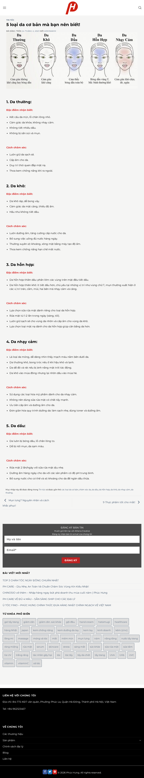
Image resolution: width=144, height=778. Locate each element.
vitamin (8, 663)
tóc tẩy (69, 655)
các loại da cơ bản (69, 489)
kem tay (88, 630)
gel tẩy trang (11, 621)
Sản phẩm (9, 740)
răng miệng (11, 646)
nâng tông (110, 638)
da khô (114, 489)
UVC (131, 655)
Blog (6, 752)
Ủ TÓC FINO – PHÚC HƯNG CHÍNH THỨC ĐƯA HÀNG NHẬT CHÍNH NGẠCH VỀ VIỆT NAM (57, 605)
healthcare (121, 621)
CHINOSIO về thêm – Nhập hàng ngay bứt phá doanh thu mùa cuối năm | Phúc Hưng (55, 592)
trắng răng (22, 655)
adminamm (50, 31)
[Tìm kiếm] (139, 7)
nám (97, 638)
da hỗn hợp (104, 489)
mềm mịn (67, 638)
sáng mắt (79, 646)
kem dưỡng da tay (68, 630)
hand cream (87, 621)
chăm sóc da (85, 489)
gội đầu (70, 621)
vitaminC (23, 663)
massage (23, 638)
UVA (112, 655)
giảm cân (29, 621)
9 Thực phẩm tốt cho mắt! (119, 502)
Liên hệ (7, 758)
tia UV (7, 655)
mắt (54, 638)
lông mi (8, 638)
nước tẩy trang (129, 638)
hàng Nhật (10, 630)
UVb (121, 655)
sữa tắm (128, 646)
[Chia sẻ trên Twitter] (50, 772)
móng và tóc (40, 638)
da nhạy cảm (124, 489)
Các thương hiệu (13, 734)
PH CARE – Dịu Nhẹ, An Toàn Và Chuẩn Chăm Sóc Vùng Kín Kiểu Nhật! (46, 586)
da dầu (95, 489)
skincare (53, 646)
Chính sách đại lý (13, 746)
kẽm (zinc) (121, 630)
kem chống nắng (43, 630)
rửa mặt (27, 646)
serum (40, 646)
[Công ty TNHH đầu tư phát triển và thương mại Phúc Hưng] (72, 7)
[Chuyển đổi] (140, 740)
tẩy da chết (83, 655)
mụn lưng (84, 638)
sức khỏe (95, 646)
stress (66, 646)
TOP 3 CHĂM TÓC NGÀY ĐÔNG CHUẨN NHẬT (31, 580)
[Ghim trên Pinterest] (55, 772)
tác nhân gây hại (42, 655)
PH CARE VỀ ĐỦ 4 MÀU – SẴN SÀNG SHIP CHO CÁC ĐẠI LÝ (39, 599)
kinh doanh (104, 630)
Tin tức (10, 20)
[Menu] (4, 8)
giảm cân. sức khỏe (50, 621)
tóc (58, 655)
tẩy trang (100, 655)
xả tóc (36, 663)
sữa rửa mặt (112, 646)
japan (25, 630)
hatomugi (104, 621)
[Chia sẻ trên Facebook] (45, 772)
